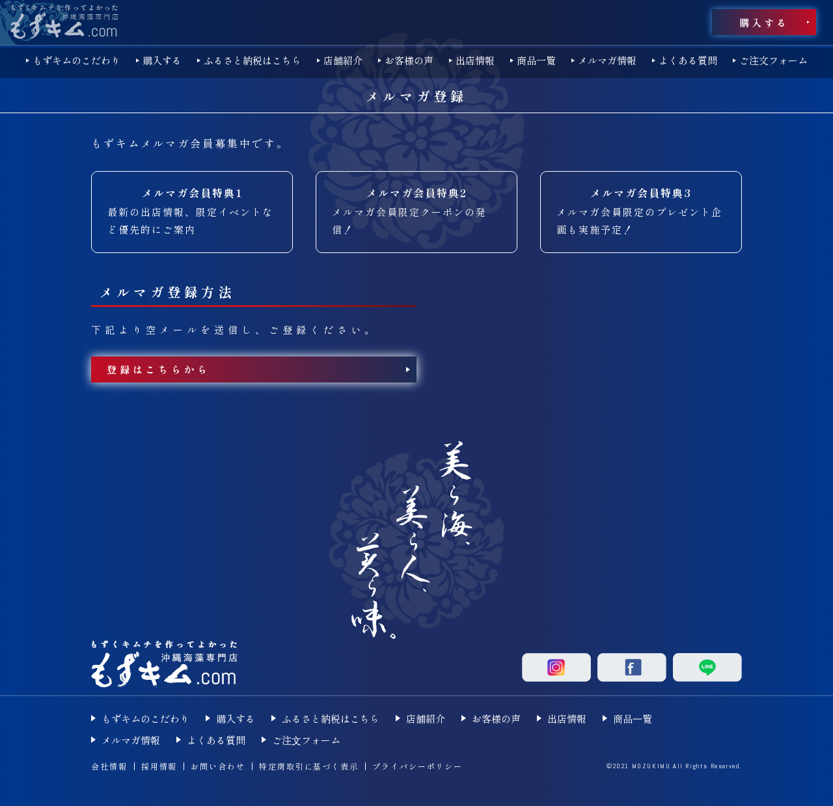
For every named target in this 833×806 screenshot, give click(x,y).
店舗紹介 (342, 60)
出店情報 (475, 60)
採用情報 (159, 766)
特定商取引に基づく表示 (309, 766)
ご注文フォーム (773, 60)
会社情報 (109, 766)
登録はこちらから (158, 369)
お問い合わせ (218, 766)
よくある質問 (688, 60)
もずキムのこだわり (76, 60)
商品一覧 (536, 60)
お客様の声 (409, 60)
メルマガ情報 (607, 60)
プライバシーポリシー (417, 766)
